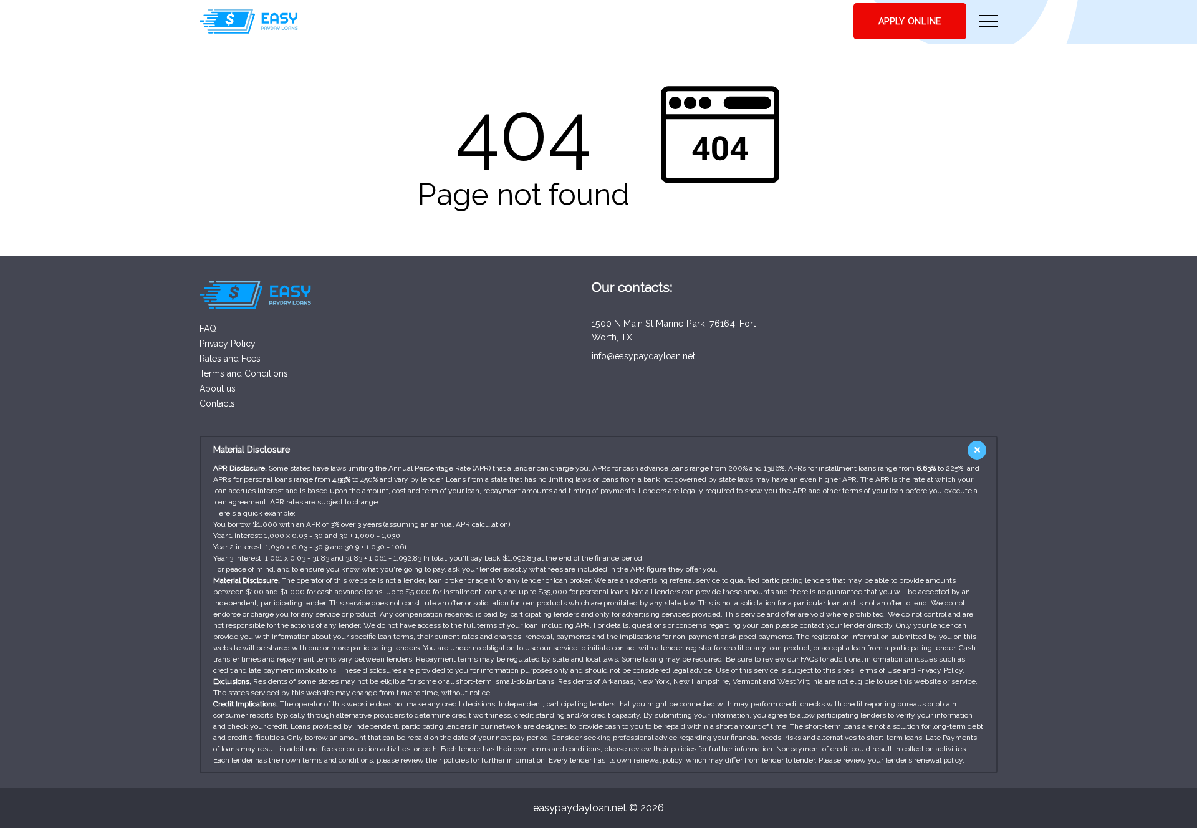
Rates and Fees (230, 358)
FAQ (208, 329)
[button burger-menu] (988, 21)
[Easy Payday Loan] (249, 21)
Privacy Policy (228, 344)
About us (218, 388)
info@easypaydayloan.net (643, 356)
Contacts (217, 403)
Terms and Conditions (244, 373)
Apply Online (909, 21)
